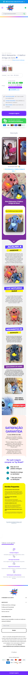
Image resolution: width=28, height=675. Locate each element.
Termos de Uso (5, 611)
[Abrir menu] (2, 7)
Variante (4, 75)
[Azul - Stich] (4, 69)
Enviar (14, 630)
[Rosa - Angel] (10, 68)
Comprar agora (14, 113)
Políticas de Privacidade (8, 607)
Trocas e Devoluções (7, 609)
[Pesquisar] (24, 14)
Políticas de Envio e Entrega (8, 605)
